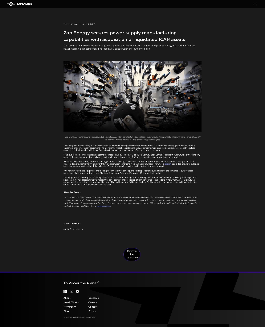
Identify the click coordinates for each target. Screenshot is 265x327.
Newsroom (69, 307)
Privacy (92, 311)
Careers (92, 302)
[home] (19, 4)
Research (93, 298)
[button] (255, 4)
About (67, 298)
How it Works (71, 302)
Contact (92, 307)
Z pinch (168, 164)
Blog (66, 311)
